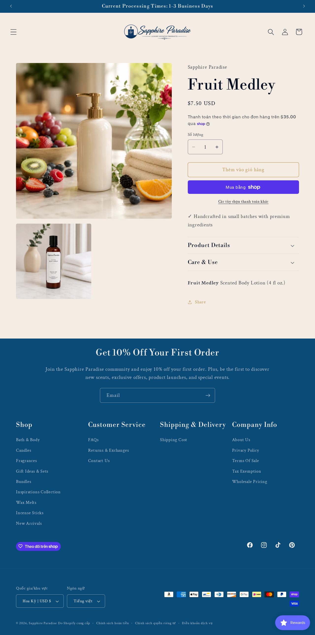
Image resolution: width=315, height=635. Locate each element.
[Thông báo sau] (304, 6)
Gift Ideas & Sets (32, 471)
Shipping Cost (173, 440)
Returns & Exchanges (108, 450)
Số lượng (196, 134)
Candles (23, 450)
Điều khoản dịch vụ (197, 623)
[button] (13, 32)
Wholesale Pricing (249, 481)
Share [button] (200, 302)
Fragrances (26, 460)
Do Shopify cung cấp (74, 623)
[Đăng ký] (208, 395)
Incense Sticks (30, 512)
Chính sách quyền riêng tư (155, 623)
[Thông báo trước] (10, 6)
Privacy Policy (245, 450)
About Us (241, 440)
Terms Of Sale (245, 460)
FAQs (93, 440)
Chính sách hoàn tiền (112, 623)
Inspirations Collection (38, 492)
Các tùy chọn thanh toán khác (243, 201)
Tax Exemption (246, 471)
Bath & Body (28, 440)
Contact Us (99, 460)
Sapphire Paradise (43, 623)
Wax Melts (26, 502)
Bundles (23, 481)
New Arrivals (29, 523)
